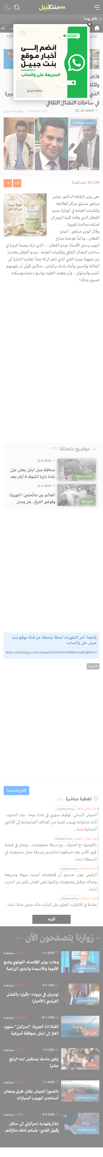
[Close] (89, 24)
